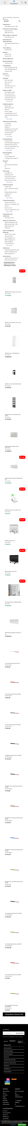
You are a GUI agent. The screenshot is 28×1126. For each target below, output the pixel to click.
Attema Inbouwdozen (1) (11, 258)
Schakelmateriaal (8, 104)
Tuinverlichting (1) (10, 178)
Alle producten (8, 1048)
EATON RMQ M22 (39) (11, 192)
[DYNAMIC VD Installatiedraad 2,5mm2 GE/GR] (14, 869)
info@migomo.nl (19, 1106)
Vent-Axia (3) (8, 82)
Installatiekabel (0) (10, 96)
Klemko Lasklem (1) (10, 202)
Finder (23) (8, 186)
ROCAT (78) (8, 54)
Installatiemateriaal (8, 200)
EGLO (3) (7, 84)
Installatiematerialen (10, 1060)
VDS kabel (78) (9, 99)
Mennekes (6, 1102)
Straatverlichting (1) (10, 176)
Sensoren (5, 161)
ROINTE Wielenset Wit (10, 540)
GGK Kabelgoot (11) (10, 238)
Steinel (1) (7, 168)
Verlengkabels (7, 65)
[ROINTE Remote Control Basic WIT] (14, 498)
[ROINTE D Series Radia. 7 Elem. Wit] (14, 310)
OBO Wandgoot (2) (10, 240)
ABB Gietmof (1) (9, 32)
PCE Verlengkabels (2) (11, 69)
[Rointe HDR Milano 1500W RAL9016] (14, 590)
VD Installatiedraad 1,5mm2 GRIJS (13, 724)
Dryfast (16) (8, 125)
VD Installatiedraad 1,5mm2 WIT (12, 663)
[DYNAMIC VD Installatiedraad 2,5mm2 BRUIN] (14, 806)
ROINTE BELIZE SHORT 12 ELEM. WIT (13, 632)
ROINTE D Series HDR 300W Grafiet (13, 383)
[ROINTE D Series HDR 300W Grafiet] (14, 372)
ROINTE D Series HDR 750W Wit (12, 353)
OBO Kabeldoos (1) (10, 253)
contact (5, 1111)
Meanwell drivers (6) (10, 180)
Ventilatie (5, 78)
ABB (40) (7, 196)
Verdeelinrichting (8, 184)
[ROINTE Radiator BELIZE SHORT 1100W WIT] (14, 466)
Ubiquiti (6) (8, 56)
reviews (6, 1041)
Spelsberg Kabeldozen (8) (12, 250)
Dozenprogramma (8, 58)
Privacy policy (6, 1112)
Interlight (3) (8, 173)
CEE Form (5, 74)
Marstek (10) (8, 49)
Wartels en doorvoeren (9, 220)
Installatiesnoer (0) (10, 97)
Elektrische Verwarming (9, 121)
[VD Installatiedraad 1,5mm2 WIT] (14, 651)
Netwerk (5, 52)
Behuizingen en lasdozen (10, 35)
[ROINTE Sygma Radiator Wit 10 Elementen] (14, 434)
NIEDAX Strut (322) (10, 234)
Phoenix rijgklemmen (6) (12, 209)
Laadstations (6, 24)
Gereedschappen (7, 139)
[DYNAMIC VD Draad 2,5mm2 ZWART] (14, 743)
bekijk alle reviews (20, 1042)
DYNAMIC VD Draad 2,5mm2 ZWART (13, 755)
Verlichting (6, 171)
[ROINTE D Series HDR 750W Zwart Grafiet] (14, 402)
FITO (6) (7, 154)
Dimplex (5, 1095)
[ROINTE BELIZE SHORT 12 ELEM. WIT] (14, 620)
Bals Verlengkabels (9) (11, 67)
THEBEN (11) (8, 194)
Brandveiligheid (7, 152)
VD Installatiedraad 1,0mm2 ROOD (13, 974)
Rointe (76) (8, 134)
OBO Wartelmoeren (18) (11, 224)
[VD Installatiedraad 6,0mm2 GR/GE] (14, 932)
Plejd (4, 1097)
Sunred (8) (8, 123)
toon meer (9, 101)
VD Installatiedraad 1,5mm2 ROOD (13, 694)
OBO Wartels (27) (9, 226)
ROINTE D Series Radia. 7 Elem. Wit (13, 322)
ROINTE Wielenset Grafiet (11, 571)
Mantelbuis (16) (9, 218)
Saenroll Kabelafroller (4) (12, 146)
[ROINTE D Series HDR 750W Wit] (14, 341)
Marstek (5, 1100)
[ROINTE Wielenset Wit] (14, 528)
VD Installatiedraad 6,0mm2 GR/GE (13, 944)
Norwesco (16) (9, 63)
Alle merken (6, 1091)
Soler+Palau (6, 1104)
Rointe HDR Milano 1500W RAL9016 (13, 602)
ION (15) (7, 109)
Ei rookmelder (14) (10, 156)
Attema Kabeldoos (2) (11, 251)
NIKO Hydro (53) (9, 108)
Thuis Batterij (7, 48)
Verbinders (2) (9, 30)
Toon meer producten (14, 1014)
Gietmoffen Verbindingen (10, 29)
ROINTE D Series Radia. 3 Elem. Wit (13, 291)
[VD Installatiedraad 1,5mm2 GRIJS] (14, 712)
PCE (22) (7, 75)
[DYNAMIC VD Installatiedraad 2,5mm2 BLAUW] (14, 837)
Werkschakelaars (8, 61)
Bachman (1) (8, 208)
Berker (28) (8, 106)
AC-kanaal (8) (9, 236)
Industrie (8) (8, 71)
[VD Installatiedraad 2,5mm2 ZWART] (14, 901)
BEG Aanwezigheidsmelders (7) (11, 164)
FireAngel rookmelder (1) (11, 158)
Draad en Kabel (7, 90)
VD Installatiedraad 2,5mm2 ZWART (13, 913)
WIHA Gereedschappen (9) (12, 142)
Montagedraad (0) (10, 92)
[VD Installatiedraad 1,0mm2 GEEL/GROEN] (14, 993)
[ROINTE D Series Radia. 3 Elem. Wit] (14, 280)
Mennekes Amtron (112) (11, 26)
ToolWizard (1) (9, 141)
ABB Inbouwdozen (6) (11, 260)
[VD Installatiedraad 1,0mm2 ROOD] (14, 962)
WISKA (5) (7, 228)
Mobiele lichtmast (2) (11, 144)
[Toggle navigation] (5, 2)
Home (4, 17)
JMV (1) (7, 206)
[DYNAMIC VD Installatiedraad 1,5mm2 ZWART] (14, 774)
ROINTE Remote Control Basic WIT (13, 510)
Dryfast (5, 1098)
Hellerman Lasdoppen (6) (12, 204)
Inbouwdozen (7, 256)
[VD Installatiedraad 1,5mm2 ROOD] (14, 682)
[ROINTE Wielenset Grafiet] (14, 559)
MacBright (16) (9, 174)
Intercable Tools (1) (10, 148)
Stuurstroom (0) (9, 94)
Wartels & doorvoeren (10, 1062)
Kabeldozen (6, 248)
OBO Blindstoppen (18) (11, 222)
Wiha (4, 1093)
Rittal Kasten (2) (9, 37)
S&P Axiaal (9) (9, 80)
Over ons (5, 1114)
